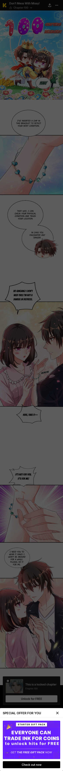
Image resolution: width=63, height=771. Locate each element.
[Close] (57, 713)
